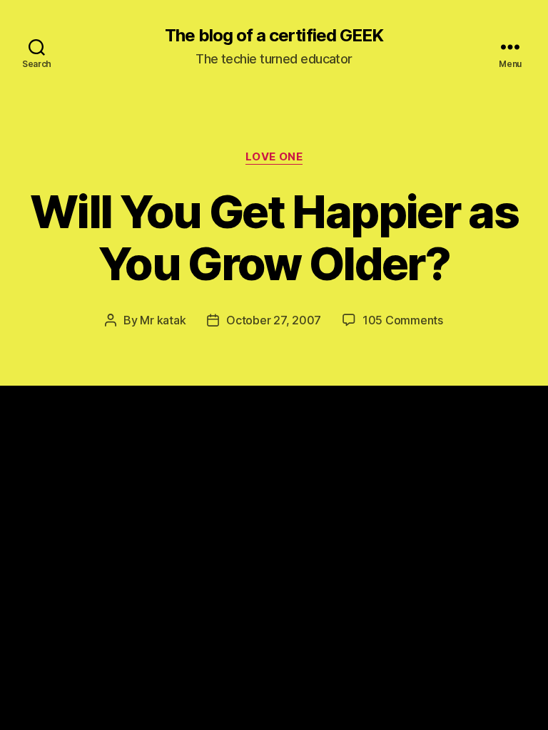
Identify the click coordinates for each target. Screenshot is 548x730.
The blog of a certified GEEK (273, 35)
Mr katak (163, 320)
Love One (274, 156)
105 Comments (402, 320)
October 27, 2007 (273, 320)
